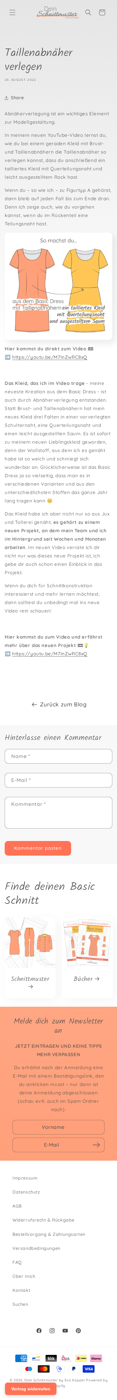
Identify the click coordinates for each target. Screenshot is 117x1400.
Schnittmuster (30, 979)
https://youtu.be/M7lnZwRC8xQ (49, 357)
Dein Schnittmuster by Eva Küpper (54, 1380)
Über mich (23, 1276)
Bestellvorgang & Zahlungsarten (48, 1234)
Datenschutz (26, 1192)
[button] (12, 12)
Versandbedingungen (36, 1248)
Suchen (20, 1304)
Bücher (83, 979)
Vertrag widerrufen (30, 1388)
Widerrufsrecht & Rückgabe (43, 1220)
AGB (17, 1206)
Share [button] (17, 97)
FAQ (17, 1262)
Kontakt (21, 1290)
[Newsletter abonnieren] (96, 1145)
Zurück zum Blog (63, 704)
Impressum (24, 1178)
